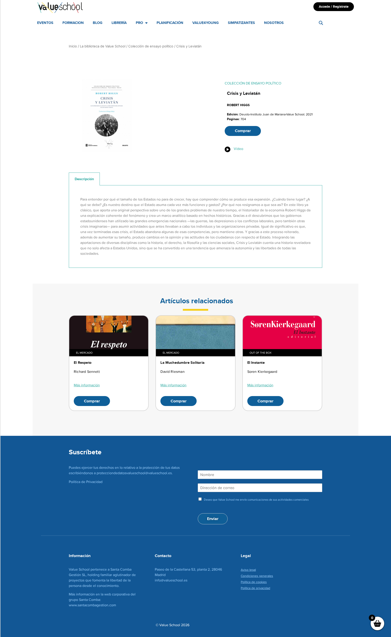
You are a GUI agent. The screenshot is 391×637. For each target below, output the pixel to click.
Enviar (212, 519)
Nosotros (274, 22)
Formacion (73, 22)
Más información (87, 385)
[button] (321, 23)
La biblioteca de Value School (102, 46)
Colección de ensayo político (150, 46)
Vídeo (238, 148)
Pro (139, 22)
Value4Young (205, 22)
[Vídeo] (227, 149)
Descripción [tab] (84, 179)
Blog (98, 22)
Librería (119, 22)
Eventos (45, 22)
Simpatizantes (241, 22)
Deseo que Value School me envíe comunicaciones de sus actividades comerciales (256, 499)
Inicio (73, 46)
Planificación (170, 22)
